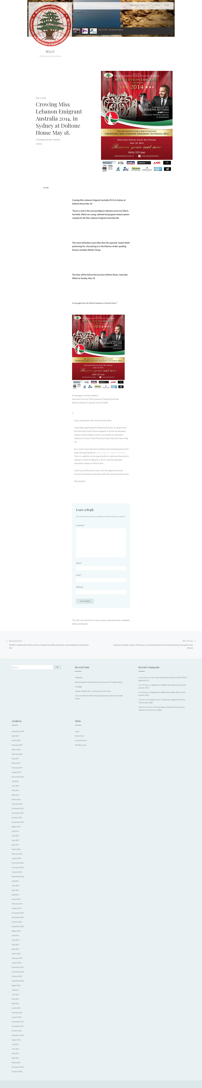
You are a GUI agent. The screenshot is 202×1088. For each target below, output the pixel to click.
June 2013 (15, 940)
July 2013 (15, 935)
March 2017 (16, 763)
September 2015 (18, 822)
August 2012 (16, 985)
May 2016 (15, 790)
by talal (46, 188)
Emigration (145, 5)
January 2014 (16, 908)
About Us (133, 5)
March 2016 (16, 799)
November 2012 (18, 972)
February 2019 (17, 745)
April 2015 (15, 845)
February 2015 (17, 854)
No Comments (54, 139)
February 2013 (17, 958)
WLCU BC (103, 29)
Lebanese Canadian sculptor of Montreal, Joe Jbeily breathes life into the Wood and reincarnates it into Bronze (153, 644)
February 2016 (17, 804)
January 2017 (16, 772)
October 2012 (17, 976)
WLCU (50, 51)
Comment (80, 525)
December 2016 (18, 777)
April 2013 (15, 949)
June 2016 (15, 786)
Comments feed (81, 740)
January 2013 (16, 963)
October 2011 (17, 1031)
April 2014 (15, 895)
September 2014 (18, 876)
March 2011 (16, 1062)
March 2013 (16, 954)
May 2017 (15, 758)
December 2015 (18, 808)
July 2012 (15, 990)
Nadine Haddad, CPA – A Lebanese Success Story (93, 691)
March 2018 (16, 749)
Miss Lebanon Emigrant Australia (111, 452)
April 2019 (15, 736)
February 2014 (17, 904)
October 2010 (17, 1071)
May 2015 (15, 840)
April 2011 (15, 1058)
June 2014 (15, 885)
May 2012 (15, 999)
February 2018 (17, 754)
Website (79, 587)
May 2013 (15, 944)
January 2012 (16, 1017)
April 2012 (15, 1003)
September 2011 (18, 1035)
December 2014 (18, 863)
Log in (77, 731)
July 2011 (15, 1044)
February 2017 (17, 768)
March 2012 (16, 1008)
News (167, 5)
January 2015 (16, 858)
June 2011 (15, 1049)
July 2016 (15, 781)
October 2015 (17, 818)
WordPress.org (80, 745)
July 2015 (15, 831)
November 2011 (18, 1026)
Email (79, 575)
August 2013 (16, 931)
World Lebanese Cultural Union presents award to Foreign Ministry (99, 682)
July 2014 (15, 881)
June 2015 (15, 836)
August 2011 (16, 1040)
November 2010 (18, 1067)
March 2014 (16, 899)
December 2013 (18, 913)
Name (79, 563)
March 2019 (16, 740)
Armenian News (116, 29)
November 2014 (18, 867)
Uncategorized (42, 139)
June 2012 (15, 994)
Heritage (157, 5)
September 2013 (18, 926)
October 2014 (17, 872)
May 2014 (15, 890)
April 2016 (15, 795)
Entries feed (79, 736)
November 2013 (18, 917)
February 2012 (17, 1013)
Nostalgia (78, 687)
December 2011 (18, 1022)
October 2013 (17, 922)
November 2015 (18, 813)
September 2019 (18, 731)
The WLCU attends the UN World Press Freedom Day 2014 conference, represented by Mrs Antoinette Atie (49, 644)
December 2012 (18, 967)
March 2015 (16, 849)
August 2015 (16, 827)
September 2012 (18, 981)
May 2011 (15, 1053)
